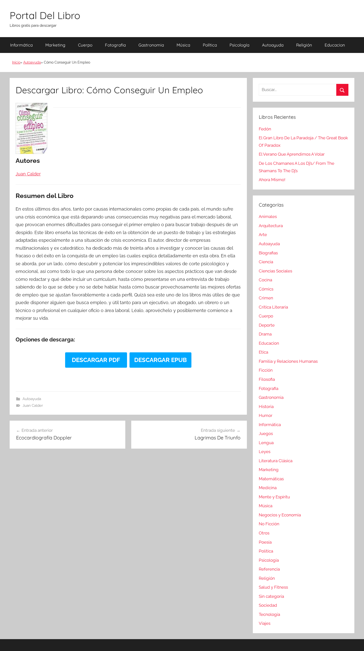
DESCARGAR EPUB (160, 359)
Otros (264, 532)
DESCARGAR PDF (96, 359)
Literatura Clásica (275, 460)
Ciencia (266, 261)
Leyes (264, 451)
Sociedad (268, 605)
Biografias (268, 252)
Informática (21, 45)
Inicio (16, 62)
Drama (265, 334)
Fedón (265, 128)
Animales (268, 216)
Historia (266, 406)
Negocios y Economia (280, 514)
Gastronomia (151, 45)
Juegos (266, 433)
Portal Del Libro (45, 15)
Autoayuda (273, 45)
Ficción (266, 370)
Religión (304, 45)
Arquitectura (271, 225)
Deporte (267, 325)
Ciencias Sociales (275, 270)
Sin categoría (271, 596)
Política (210, 45)
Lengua (266, 442)
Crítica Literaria (273, 307)
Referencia (269, 569)
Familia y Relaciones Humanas (288, 361)
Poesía (265, 542)
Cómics (266, 289)
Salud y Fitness (273, 587)
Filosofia (267, 379)
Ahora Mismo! (272, 179)
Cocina (265, 279)
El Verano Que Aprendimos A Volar (292, 154)
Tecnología (269, 614)
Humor (265, 415)
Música (183, 45)
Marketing (55, 45)
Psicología (239, 45)
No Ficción (269, 523)
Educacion (335, 45)
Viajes (264, 623)
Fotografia (115, 45)
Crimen (266, 297)
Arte (263, 234)
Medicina (268, 487)
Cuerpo (85, 45)
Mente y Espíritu (274, 496)
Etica (263, 352)
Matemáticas (271, 478)
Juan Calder (33, 405)
